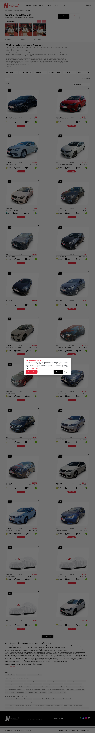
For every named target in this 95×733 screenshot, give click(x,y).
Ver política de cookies (34, 368)
